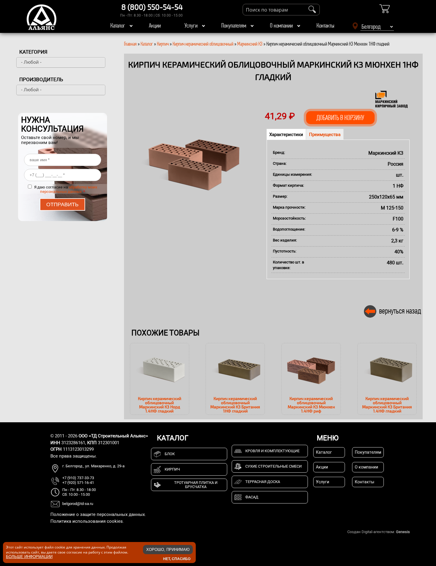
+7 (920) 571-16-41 (78, 482)
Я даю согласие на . (65, 189)
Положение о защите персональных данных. (98, 514)
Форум (417, 532)
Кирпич (163, 44)
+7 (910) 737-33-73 (78, 478)
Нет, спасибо (176, 559)
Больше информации (29, 557)
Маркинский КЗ (249, 44)
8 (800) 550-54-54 (152, 6)
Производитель (41, 79)
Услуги (191, 25)
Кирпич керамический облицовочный (203, 44)
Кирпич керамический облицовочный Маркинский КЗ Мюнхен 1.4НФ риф (311, 404)
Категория (33, 52)
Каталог (117, 25)
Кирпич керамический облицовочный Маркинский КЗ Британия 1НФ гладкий (235, 404)
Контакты (325, 25)
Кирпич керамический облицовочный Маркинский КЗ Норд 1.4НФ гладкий (159, 404)
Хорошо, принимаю (168, 549)
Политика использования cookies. (87, 521)
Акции (155, 25)
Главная (130, 44)
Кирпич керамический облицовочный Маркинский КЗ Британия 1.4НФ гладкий (387, 404)
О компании (281, 25)
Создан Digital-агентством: (378, 532)
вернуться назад (400, 310)
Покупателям (233, 25)
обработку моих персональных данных (68, 189)
